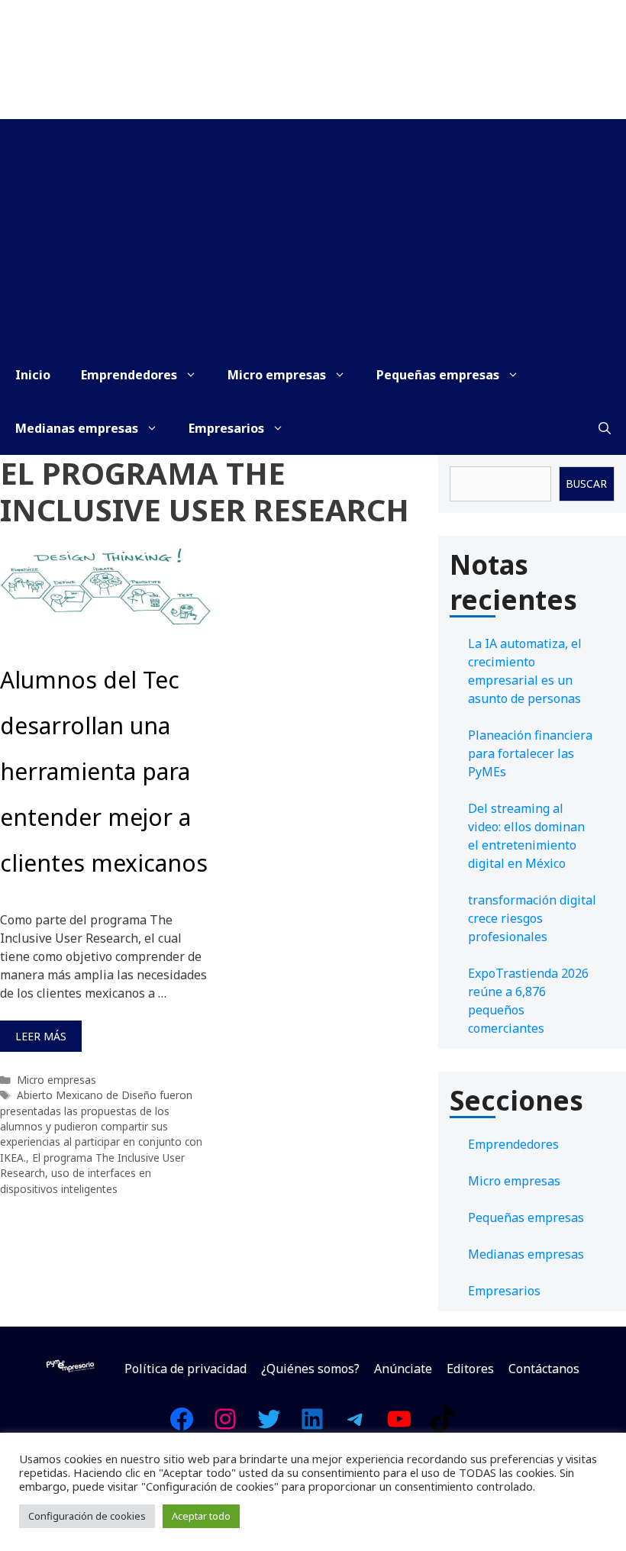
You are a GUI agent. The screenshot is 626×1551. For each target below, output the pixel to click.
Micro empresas (276, 374)
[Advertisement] (313, 233)
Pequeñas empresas (437, 374)
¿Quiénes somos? (310, 1368)
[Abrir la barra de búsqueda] (604, 428)
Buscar (586, 483)
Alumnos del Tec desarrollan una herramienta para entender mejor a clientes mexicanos (104, 771)
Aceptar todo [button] (201, 1516)
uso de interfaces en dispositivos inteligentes (75, 1180)
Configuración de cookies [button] (87, 1516)
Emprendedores (129, 374)
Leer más (40, 1036)
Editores (470, 1368)
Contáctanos (543, 1368)
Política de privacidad (185, 1368)
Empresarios (226, 428)
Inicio (32, 374)
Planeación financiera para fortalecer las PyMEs (530, 753)
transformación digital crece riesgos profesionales (532, 918)
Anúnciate (403, 1368)
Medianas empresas (76, 428)
